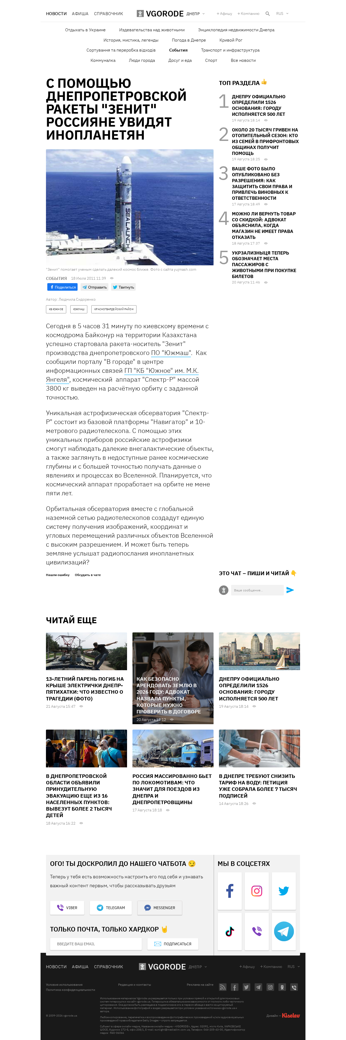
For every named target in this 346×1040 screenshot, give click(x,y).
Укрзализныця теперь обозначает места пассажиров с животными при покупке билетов (264, 264)
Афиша (80, 13)
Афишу (226, 13)
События (178, 50)
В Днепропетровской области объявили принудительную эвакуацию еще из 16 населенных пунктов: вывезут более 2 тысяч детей (79, 796)
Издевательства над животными (152, 29)
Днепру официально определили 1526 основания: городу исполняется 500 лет (258, 105)
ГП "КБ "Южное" (148, 370)
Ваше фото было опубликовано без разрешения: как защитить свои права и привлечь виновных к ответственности (262, 183)
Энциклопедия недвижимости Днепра (236, 29)
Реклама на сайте (200, 984)
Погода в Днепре (189, 40)
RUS (279, 13)
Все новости (243, 60)
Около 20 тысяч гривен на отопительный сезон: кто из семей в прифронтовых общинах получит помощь (265, 141)
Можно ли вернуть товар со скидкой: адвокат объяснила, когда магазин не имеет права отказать (264, 225)
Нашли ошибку (57, 575)
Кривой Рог (230, 40)
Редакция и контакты (134, 984)
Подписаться (177, 943)
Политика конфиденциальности (70, 989)
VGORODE (167, 966)
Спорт (211, 60)
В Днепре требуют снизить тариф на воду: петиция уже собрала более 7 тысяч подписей (258, 786)
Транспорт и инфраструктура (230, 50)
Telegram (115, 907)
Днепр (195, 967)
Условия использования (64, 984)
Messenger (164, 907)
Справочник (108, 13)
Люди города (142, 60)
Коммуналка (103, 60)
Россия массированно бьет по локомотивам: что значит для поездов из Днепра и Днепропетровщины (172, 789)
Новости (56, 13)
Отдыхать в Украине (85, 29)
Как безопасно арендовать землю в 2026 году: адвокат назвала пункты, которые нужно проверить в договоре (169, 695)
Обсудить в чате (88, 575)
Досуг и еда (180, 60)
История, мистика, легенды (131, 40)
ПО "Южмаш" (171, 352)
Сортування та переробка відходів (121, 50)
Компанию (250, 13)
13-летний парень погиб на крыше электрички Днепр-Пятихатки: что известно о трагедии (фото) (85, 689)
